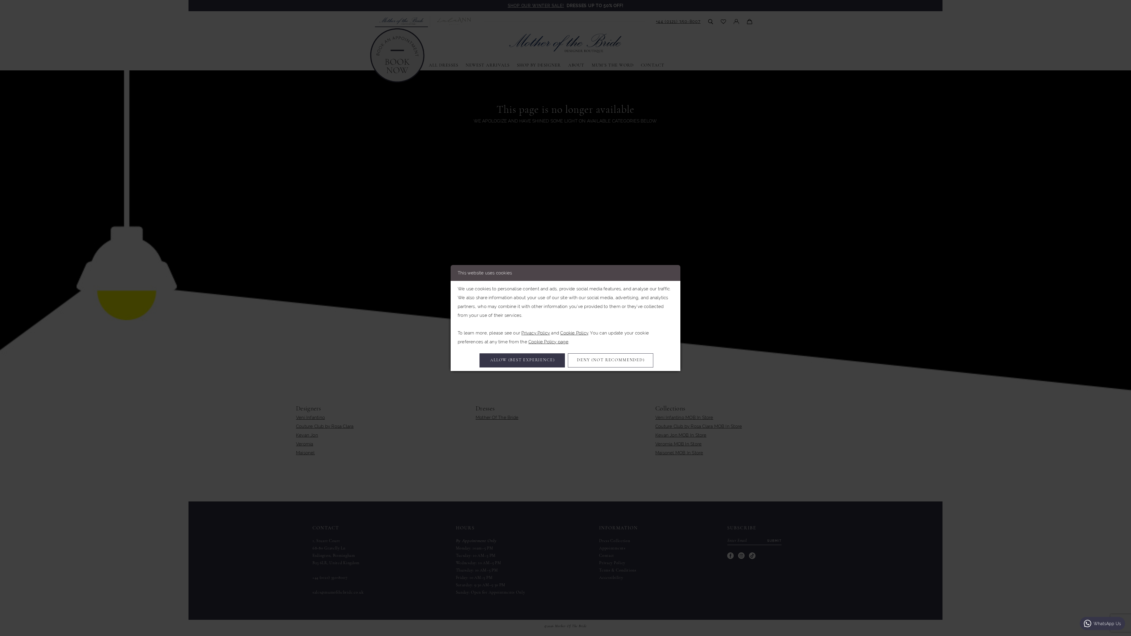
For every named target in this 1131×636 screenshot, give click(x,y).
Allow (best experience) (522, 360)
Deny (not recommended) (611, 360)
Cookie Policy (574, 332)
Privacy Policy (535, 332)
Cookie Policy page (548, 341)
